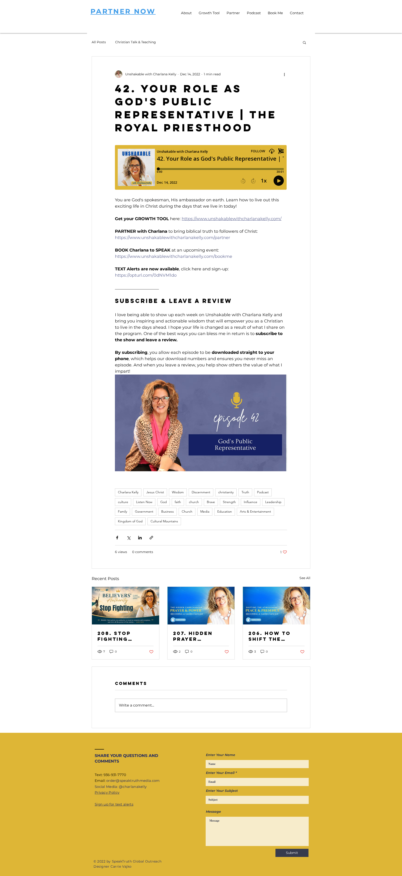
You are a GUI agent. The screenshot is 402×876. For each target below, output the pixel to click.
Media (204, 511)
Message (213, 811)
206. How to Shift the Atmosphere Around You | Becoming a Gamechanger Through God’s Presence (275, 636)
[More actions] (284, 74)
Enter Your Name (220, 755)
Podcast (263, 492)
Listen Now (144, 502)
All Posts (99, 42)
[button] (304, 42)
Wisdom (178, 492)
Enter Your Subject (222, 790)
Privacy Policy (107, 792)
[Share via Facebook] (117, 537)
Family (122, 511)
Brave (211, 502)
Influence (250, 502)
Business (167, 511)
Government (144, 511)
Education (224, 511)
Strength (229, 502)
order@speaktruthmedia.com (133, 780)
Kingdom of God (130, 521)
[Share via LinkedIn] (140, 537)
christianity (226, 492)
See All (304, 578)
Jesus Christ (155, 492)
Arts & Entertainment (255, 511)
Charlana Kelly (128, 492)
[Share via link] (151, 537)
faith (178, 502)
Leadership (273, 502)
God (163, 502)
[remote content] (201, 168)
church (194, 502)
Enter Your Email (220, 772)
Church (187, 511)
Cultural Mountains (164, 521)
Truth (245, 492)
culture (123, 502)
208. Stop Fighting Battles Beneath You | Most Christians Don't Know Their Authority (121, 636)
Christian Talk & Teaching (135, 42)
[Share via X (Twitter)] (128, 537)
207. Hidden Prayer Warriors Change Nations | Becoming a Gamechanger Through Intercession (197, 636)
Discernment (201, 492)
